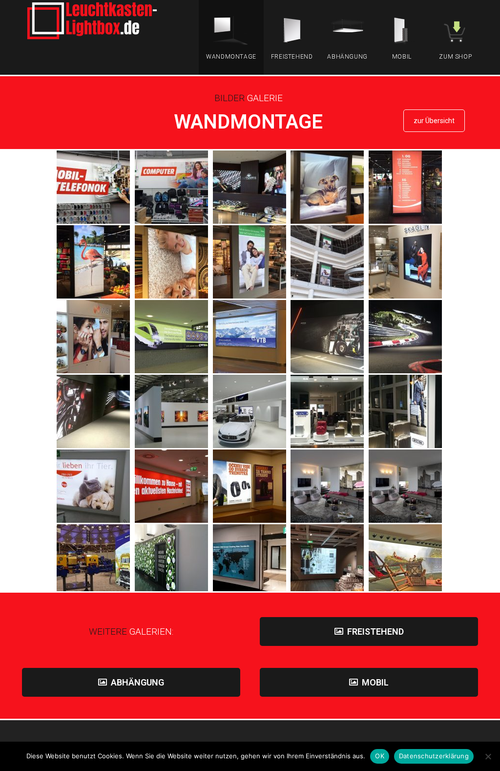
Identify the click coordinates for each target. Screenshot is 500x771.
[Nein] (488, 756)
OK (379, 756)
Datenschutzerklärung (434, 756)
